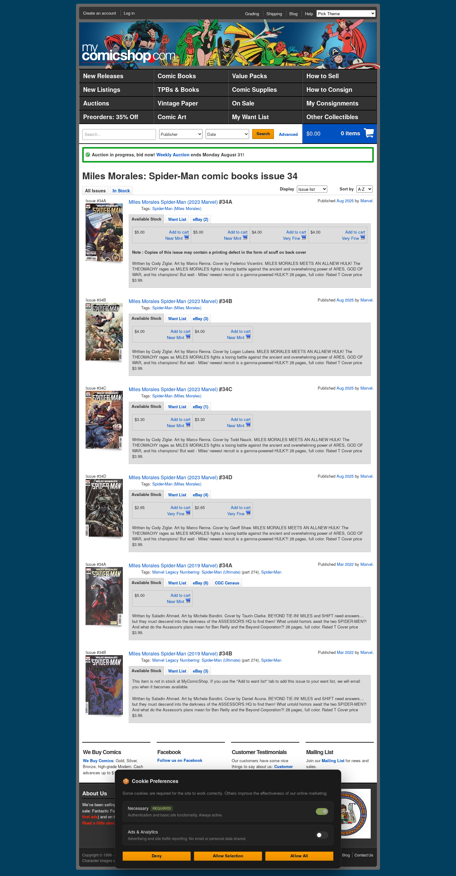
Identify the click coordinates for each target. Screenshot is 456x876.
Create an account (99, 13)
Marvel (366, 200)
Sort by (347, 189)
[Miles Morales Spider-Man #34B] (103, 331)
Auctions (96, 103)
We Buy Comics (98, 760)
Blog (293, 13)
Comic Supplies (254, 89)
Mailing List (333, 760)
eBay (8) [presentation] (200, 583)
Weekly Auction (173, 154)
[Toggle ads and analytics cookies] (322, 835)
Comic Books (177, 75)
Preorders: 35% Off (110, 116)
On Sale (243, 103)
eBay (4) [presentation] (200, 495)
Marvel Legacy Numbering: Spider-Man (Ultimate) (196, 572)
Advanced (288, 134)
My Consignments (332, 103)
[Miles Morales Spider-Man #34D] (103, 508)
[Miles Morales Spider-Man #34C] (103, 420)
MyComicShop (128, 53)
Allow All (299, 856)
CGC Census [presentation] (227, 583)
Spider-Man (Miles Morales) (176, 208)
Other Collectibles (332, 116)
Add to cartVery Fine (294, 235)
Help (309, 13)
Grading (252, 13)
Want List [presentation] (177, 219)
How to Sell (322, 75)
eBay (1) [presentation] (200, 406)
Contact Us (364, 854)
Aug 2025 (345, 200)
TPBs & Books (178, 89)
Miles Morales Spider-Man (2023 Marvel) (173, 201)
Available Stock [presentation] (146, 219)
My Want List (250, 116)
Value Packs (249, 75)
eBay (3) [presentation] (200, 318)
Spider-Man (271, 572)
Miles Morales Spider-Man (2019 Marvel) (173, 565)
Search (263, 133)
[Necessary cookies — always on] (322, 811)
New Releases (103, 75)
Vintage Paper (178, 103)
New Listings (101, 89)
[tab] (146, 219)
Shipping (274, 13)
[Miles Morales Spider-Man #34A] (103, 232)
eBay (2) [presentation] (200, 219)
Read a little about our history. (111, 823)
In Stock (121, 190)
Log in (129, 13)
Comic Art (172, 116)
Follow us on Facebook (179, 760)
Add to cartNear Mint (177, 235)
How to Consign (329, 89)
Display (287, 189)
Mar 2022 (345, 564)
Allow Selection (228, 856)
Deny (157, 856)
